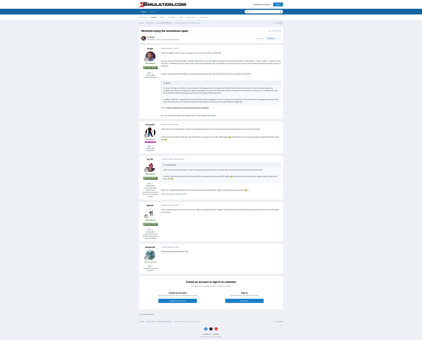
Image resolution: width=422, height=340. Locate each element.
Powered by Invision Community (211, 337)
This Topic (271, 11)
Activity (152, 12)
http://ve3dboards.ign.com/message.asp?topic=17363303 (188, 108)
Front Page (143, 17)
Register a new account (178, 301)
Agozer (150, 205)
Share (260, 38)
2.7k (151, 146)
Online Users (191, 17)
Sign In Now (244, 301)
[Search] (280, 11)
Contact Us (207, 334)
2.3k (151, 183)
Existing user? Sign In (262, 4)
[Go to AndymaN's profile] (150, 255)
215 (151, 266)
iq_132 (150, 159)
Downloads (172, 17)
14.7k (151, 73)
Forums (153, 17)
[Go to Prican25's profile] (150, 132)
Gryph (152, 37)
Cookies (216, 334)
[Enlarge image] (229, 137)
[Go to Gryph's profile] (143, 38)
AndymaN (150, 247)
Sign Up (278, 4)
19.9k (151, 230)
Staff (181, 17)
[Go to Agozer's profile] (150, 213)
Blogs (162, 17)
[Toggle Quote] (164, 83)
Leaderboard (204, 17)
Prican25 (150, 124)
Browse (143, 12)
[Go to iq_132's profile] (150, 167)
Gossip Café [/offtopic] (171, 39)
